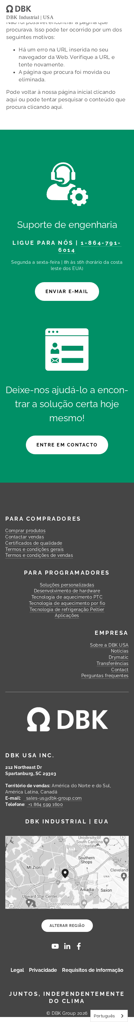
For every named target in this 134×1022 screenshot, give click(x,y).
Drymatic (119, 657)
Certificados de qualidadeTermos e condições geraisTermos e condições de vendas (39, 549)
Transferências (113, 663)
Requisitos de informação (92, 970)
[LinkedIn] (67, 946)
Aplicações (67, 615)
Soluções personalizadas (67, 584)
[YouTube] (55, 946)
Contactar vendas (24, 536)
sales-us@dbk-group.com (52, 798)
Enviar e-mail (67, 291)
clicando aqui (44, 107)
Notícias (120, 650)
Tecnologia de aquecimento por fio (67, 603)
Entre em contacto (67, 445)
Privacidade (43, 970)
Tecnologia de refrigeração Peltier (67, 609)
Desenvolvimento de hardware (67, 590)
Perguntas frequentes (105, 675)
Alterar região (67, 925)
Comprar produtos (25, 530)
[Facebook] (79, 946)
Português (104, 1016)
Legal (17, 970)
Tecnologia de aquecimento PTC (67, 597)
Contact (120, 669)
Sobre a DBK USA (109, 645)
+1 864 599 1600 (45, 804)
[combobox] (109, 1016)
